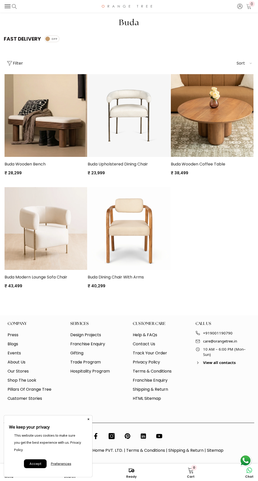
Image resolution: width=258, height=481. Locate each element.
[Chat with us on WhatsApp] (245, 460)
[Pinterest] (127, 436)
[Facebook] (96, 436)
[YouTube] (159, 436)
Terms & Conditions (145, 450)
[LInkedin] (143, 436)
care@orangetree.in (220, 341)
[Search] (14, 7)
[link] (190, 472)
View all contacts (219, 362)
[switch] (51, 39)
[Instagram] (112, 436)
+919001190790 (218, 332)
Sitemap (215, 450)
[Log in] (240, 6)
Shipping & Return (186, 450)
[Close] (88, 419)
